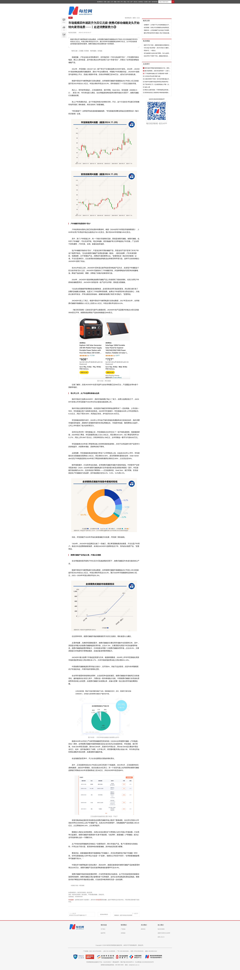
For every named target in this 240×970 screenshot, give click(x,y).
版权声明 (103, 933)
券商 (118, 1)
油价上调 (147, 87)
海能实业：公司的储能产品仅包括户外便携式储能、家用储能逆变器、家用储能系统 (157, 30)
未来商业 (140, 1)
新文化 (135, 1)
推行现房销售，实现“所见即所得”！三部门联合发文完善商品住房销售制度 (158, 70)
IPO (122, 1)
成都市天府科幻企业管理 (164, 933)
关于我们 (103, 929)
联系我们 (124, 925)
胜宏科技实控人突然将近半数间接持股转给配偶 (157, 92)
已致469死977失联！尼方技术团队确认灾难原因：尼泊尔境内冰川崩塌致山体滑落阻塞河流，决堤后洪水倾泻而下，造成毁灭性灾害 (157, 79)
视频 (115, 1)
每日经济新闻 (161, 929)
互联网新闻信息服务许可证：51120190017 (99, 962)
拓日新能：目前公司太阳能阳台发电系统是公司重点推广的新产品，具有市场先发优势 (157, 27)
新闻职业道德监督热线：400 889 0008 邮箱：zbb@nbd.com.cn (120, 965)
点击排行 (146, 64)
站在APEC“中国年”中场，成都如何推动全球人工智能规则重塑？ (156, 56)
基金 (125, 1)
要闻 (70, 17)
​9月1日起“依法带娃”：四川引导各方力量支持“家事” (157, 47)
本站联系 (98, 899)
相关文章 (146, 20)
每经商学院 (155, 1)
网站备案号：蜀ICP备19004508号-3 (124, 962)
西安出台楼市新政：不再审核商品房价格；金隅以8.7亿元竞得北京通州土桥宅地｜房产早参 (157, 89)
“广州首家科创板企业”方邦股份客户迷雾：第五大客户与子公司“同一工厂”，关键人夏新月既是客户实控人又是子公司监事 (158, 73)
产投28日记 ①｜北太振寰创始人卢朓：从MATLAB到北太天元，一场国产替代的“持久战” (157, 84)
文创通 (145, 1)
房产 (131, 1)
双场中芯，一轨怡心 (150, 50)
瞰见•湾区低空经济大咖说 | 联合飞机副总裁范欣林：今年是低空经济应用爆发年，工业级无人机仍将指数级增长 (157, 33)
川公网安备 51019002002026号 (144, 962)
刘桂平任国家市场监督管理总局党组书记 (156, 81)
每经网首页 (100, 1)
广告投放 (123, 929)
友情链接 (123, 933)
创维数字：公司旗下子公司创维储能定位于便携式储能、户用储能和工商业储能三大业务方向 (157, 24)
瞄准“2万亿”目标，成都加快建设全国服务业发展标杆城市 (157, 45)
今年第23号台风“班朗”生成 (152, 76)
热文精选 (146, 41)
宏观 (105, 1)
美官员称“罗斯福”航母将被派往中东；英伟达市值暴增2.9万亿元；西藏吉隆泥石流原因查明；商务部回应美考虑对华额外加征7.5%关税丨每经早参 (158, 68)
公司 (112, 1)
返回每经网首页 (104, 914)
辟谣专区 (143, 929)
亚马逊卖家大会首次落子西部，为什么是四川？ (156, 53)
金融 (108, 1)
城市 (149, 1)
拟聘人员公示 (161, 937)
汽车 (128, 1)
